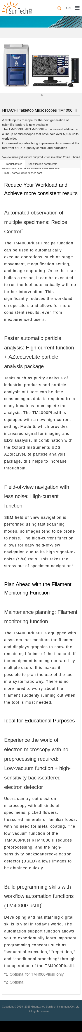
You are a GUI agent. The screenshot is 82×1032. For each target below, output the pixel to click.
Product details (13, 164)
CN (68, 8)
